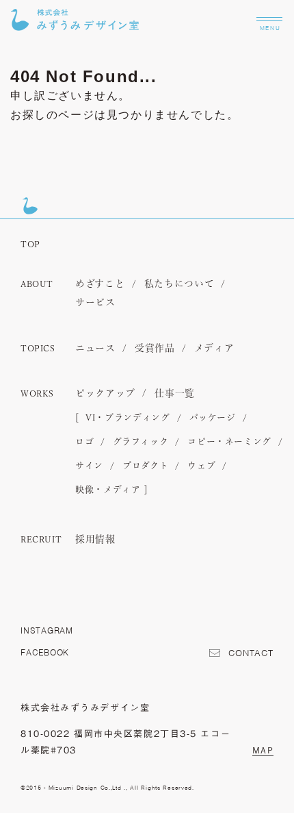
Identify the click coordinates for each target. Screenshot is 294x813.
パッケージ (212, 418)
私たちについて (179, 284)
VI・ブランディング (127, 418)
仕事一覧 (175, 394)
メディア (214, 348)
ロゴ (84, 442)
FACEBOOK (45, 652)
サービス (95, 303)
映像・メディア (108, 490)
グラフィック (140, 442)
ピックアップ (105, 394)
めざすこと (100, 284)
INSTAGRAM (47, 630)
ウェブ (201, 466)
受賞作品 (155, 348)
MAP (262, 750)
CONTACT (250, 653)
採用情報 (95, 540)
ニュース (95, 348)
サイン (89, 466)
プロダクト (145, 466)
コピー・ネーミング (229, 442)
